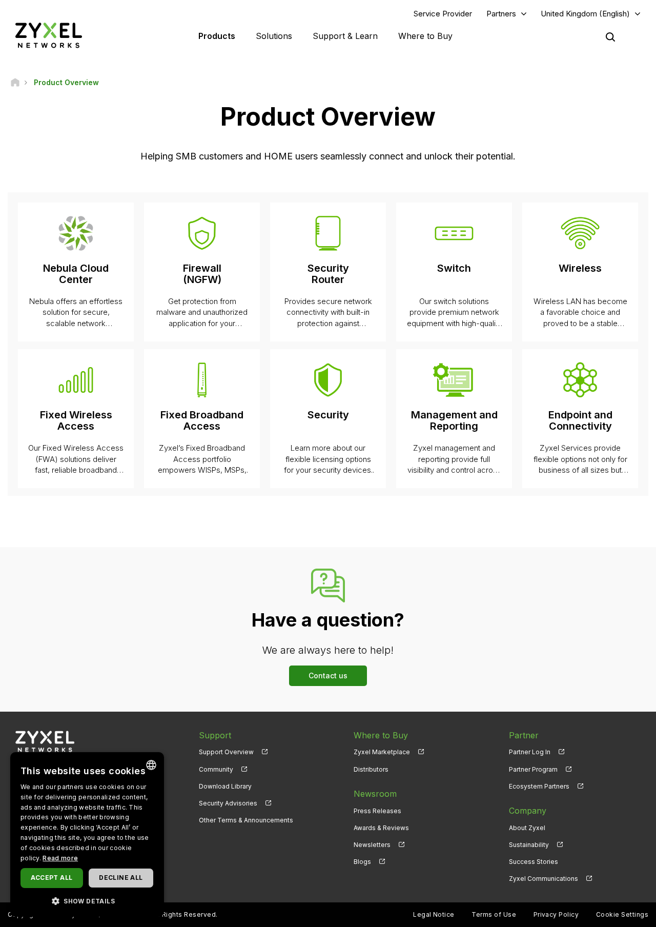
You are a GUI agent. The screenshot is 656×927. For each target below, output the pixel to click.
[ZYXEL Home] (48, 35)
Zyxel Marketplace (382, 752)
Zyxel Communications (543, 878)
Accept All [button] (51, 877)
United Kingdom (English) (585, 13)
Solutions (274, 36)
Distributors (371, 769)
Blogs (362, 861)
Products (216, 36)
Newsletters (372, 845)
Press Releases (377, 811)
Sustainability (529, 845)
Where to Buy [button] (425, 36)
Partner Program (533, 769)
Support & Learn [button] (345, 36)
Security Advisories (228, 803)
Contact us (328, 675)
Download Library (225, 786)
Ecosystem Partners (539, 786)
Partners (501, 13)
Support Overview (226, 752)
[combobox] (151, 765)
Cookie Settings (622, 914)
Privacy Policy (556, 914)
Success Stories (533, 861)
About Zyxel (527, 828)
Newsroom (375, 794)
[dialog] (87, 834)
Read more (60, 858)
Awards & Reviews (381, 828)
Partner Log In (529, 752)
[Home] (15, 82)
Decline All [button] (120, 877)
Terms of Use (493, 914)
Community (216, 769)
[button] (87, 900)
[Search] (610, 37)
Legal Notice (434, 914)
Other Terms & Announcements (246, 820)
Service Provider (443, 13)
